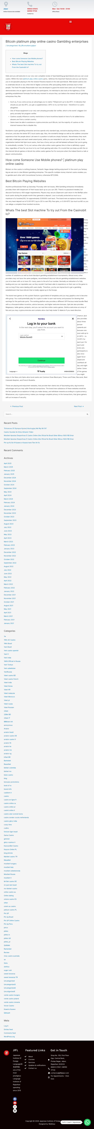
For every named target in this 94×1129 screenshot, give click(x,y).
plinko (6, 931)
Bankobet (7, 761)
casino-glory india (10, 821)
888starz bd (8, 722)
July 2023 (7, 527)
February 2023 (9, 545)
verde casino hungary (12, 995)
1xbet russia (8, 704)
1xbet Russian (9, 707)
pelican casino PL (10, 910)
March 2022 (8, 584)
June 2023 (8, 531)
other (6, 903)
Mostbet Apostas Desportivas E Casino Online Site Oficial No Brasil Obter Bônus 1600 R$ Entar (39, 435)
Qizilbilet (7, 945)
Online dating (9, 896)
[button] (70, 21)
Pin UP (6, 913)
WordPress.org (9, 1037)
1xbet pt (7, 700)
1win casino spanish (11, 650)
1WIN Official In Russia (12, 661)
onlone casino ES (10, 899)
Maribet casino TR (10, 857)
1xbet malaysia (9, 693)
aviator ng (7, 753)
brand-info (8, 789)
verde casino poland (11, 999)
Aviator (6, 729)
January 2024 (9, 506)
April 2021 (7, 612)
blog (5, 778)
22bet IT (7, 718)
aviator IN (7, 743)
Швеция (7, 1013)
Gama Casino (9, 835)
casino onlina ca (10, 803)
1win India (7, 658)
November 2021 (10, 598)
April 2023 (7, 538)
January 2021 (9, 623)
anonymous (8, 725)
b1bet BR (7, 757)
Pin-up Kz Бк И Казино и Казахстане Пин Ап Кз (22, 443)
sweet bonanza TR (11, 977)
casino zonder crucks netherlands (16, 817)
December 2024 (10, 478)
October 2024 (9, 485)
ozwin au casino (10, 906)
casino (6, 796)
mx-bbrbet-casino (10, 888)
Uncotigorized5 (9, 991)
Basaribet (7, 764)
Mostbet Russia (9, 874)
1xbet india (8, 682)
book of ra (7, 785)
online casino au (10, 892)
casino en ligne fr (10, 800)
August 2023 (8, 524)
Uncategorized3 (10, 984)
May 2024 (7, 492)
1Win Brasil (8, 643)
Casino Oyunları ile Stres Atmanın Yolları (18, 432)
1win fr (6, 654)
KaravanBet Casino (11, 846)
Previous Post (16, 406)
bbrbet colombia (10, 768)
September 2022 (10, 563)
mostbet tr (8, 878)
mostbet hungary (10, 864)
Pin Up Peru (8, 924)
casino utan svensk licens (13, 814)
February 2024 (9, 502)
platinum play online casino (33, 79)
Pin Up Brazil (8, 917)
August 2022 (8, 566)
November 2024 (10, 481)
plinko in (7, 935)
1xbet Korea (8, 686)
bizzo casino (8, 775)
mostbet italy (9, 867)
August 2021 (8, 605)
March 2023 (8, 542)
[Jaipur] (5, 4)
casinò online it (9, 810)
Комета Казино (9, 1009)
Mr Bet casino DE (10, 881)
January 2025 (9, 474)
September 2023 (10, 520)
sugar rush (8, 970)
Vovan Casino (9, 1006)
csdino (6, 828)
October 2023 (9, 517)
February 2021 (9, 620)
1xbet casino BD (10, 675)
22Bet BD (7, 714)
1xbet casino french (11, 679)
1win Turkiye (8, 665)
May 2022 (7, 577)
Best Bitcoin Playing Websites (23, 61)
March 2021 (8, 616)
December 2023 (10, 510)
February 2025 (9, 470)
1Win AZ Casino (9, 640)
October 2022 (9, 559)
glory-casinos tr (9, 842)
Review (6, 952)
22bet (6, 711)
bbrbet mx (7, 771)
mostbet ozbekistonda (12, 871)
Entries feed (8, 1029)
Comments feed (10, 1033)
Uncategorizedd (10, 988)
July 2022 (7, 570)
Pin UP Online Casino (11, 920)
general (6, 839)
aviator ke (7, 746)
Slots (6, 963)
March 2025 (8, 467)
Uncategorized (12, 45)
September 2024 (10, 488)
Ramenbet (7, 949)
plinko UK (7, 938)
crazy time (8, 825)
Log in (6, 1026)
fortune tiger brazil (10, 832)
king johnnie (8, 853)
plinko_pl (7, 942)
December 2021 (10, 595)
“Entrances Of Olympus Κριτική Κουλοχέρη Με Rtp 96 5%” (25, 428)
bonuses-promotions (11, 782)
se (5, 959)
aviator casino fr (10, 739)
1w (5, 636)
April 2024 (7, 495)
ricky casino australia (11, 956)
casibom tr (8, 793)
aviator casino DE (10, 736)
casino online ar (9, 807)
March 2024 (8, 499)
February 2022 (9, 588)
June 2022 (8, 573)
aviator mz (8, 750)
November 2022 (10, 556)
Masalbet (7, 860)
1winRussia (8, 672)
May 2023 (7, 534)
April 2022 (7, 581)
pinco (6, 927)
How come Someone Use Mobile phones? (27, 58)
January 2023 (9, 549)
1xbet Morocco (9, 697)
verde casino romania (12, 1002)
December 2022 (10, 552)
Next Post (79, 406)
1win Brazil (8, 647)
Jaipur (5, 9)
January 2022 (9, 591)
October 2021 (9, 602)
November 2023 (10, 513)
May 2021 (7, 609)
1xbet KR (7, 690)
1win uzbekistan (9, 668)
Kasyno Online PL (10, 849)
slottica (6, 967)
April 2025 (7, 463)
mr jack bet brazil (10, 885)
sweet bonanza (9, 974)
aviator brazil (8, 732)
